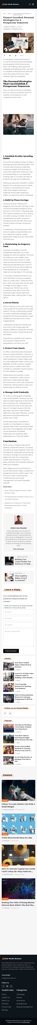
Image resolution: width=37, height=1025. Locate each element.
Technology (20, 994)
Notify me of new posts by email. (15, 608)
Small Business (21, 1004)
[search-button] (30, 4)
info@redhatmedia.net (9, 978)
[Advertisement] (18, 933)
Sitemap (5, 1010)
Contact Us (6, 997)
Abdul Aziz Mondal (10, 26)
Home (4, 13)
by (17, 669)
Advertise (5, 1004)
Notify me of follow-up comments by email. (19, 606)
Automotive (20, 1000)
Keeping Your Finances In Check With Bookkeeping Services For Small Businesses (17, 505)
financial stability (18, 255)
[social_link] (5, 713)
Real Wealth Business (15, 1020)
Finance (9, 13)
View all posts (18, 549)
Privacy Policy (6, 1007)
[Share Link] (4, 55)
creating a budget (10, 169)
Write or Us (6, 1000)
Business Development (24, 1007)
